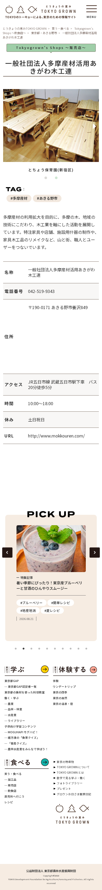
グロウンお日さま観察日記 (74, 794)
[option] (51, 131)
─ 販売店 (10, 785)
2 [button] (57, 179)
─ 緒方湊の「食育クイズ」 (21, 737)
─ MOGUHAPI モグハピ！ (21, 732)
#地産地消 (28, 610)
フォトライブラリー (70, 783)
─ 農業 (9, 704)
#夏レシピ (52, 610)
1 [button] (47, 179)
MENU (92, 15)
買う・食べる (60, 28)
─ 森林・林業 (13, 709)
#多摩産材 (18, 198)
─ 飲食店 (10, 791)
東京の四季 (60, 692)
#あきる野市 (47, 198)
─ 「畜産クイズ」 (16, 743)
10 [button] (86, 648)
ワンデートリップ (64, 686)
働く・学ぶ (11, 698)
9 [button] (78, 648)
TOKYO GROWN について (73, 767)
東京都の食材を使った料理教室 (24, 692)
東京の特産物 (65, 762)
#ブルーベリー (31, 602)
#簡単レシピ (60, 602)
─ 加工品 (10, 779)
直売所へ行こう (14, 796)
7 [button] (62, 648)
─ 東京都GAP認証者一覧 (20, 686)
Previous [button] (7, 126)
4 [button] (39, 648)
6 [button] (55, 648)
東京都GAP (11, 681)
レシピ (8, 802)
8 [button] (70, 648)
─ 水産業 (10, 715)
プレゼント (64, 789)
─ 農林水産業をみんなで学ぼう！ (26, 749)
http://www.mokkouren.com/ (56, 436)
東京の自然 (60, 698)
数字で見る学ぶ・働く (71, 778)
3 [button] (31, 648)
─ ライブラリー (14, 721)
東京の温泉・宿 (63, 704)
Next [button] (94, 126)
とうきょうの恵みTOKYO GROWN (25, 28)
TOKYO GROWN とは (70, 772)
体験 (56, 681)
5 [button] (47, 648)
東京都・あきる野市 (44, 33)
